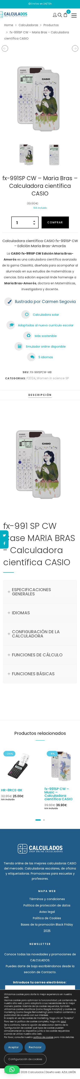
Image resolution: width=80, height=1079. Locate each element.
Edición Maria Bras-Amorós (41, 245)
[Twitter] (4, 535)
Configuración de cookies (25, 1059)
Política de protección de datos (46, 905)
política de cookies (43, 1037)
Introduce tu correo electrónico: (40, 982)
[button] (12, 1069)
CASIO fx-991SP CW (26, 253)
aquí (63, 1021)
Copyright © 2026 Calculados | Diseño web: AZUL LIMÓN (40, 1072)
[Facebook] (4, 544)
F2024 (31, 378)
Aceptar (13, 1047)
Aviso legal (47, 912)
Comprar (55, 222)
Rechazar (35, 1047)
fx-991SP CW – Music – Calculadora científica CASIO (58, 793)
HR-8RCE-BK (11, 790)
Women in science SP (53, 378)
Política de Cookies (47, 918)
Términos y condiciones (47, 899)
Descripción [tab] (40, 395)
